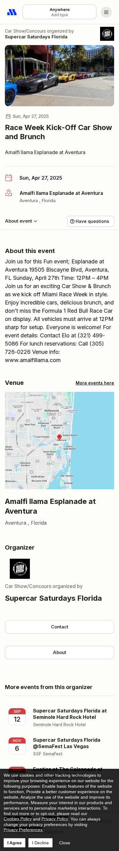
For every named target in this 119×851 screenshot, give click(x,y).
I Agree (14, 842)
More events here (95, 382)
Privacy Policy (54, 818)
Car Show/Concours (25, 30)
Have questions (92, 221)
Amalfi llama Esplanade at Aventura (45, 152)
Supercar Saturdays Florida (36, 37)
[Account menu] (106, 12)
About (59, 652)
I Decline (40, 842)
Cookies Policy (18, 818)
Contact (59, 627)
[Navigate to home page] (12, 12)
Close (64, 842)
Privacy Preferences (23, 829)
